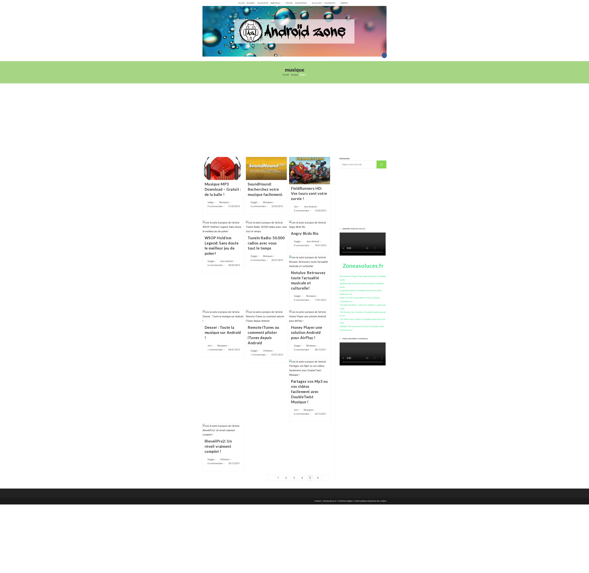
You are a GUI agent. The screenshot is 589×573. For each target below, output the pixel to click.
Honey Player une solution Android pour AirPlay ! (306, 332)
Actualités (251, 3)
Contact (318, 501)
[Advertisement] (294, 116)
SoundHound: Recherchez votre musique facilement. (265, 189)
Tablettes (344, 3)
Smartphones (329, 3)
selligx (211, 202)
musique (294, 74)
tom (296, 206)
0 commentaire (215, 206)
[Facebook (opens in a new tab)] (384, 55)
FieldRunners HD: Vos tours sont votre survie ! (309, 193)
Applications (275, 3)
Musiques (224, 202)
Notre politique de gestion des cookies (371, 501)
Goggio (254, 202)
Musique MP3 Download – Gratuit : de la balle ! (223, 189)
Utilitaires (268, 351)
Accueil (241, 3)
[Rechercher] (381, 164)
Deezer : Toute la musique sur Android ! (223, 332)
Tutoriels (289, 3)
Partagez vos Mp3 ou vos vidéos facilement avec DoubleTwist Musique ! (309, 391)
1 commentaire (215, 349)
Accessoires (317, 3)
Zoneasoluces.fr (330, 501)
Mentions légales (346, 501)
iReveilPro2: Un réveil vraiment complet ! (218, 446)
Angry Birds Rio (305, 233)
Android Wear (301, 3)
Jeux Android (262, 3)
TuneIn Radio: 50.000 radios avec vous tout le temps (266, 243)
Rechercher (345, 158)
